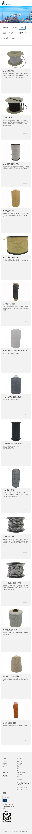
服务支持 (5, 776)
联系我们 (19, 779)
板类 (4, 33)
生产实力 (4, 766)
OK (5, 800)
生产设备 (5, 38)
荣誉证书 (4, 764)
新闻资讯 (5, 772)
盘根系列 (5, 27)
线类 (22, 27)
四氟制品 (14, 27)
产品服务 (19, 758)
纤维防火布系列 (21, 33)
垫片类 (11, 33)
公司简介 (4, 761)
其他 (13, 38)
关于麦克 (5, 758)
